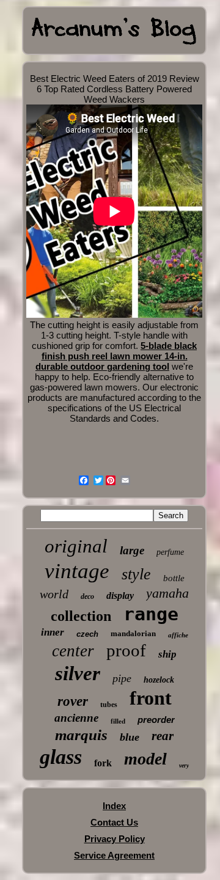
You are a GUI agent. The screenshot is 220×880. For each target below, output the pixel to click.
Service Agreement (114, 855)
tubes (108, 704)
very (184, 765)
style (136, 574)
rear (163, 735)
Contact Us (114, 822)
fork (103, 763)
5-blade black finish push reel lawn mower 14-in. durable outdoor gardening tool (116, 356)
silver (77, 673)
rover (72, 701)
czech (87, 634)
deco (87, 596)
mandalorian (133, 633)
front (151, 698)
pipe (121, 678)
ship (167, 654)
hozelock (159, 679)
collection (81, 616)
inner (52, 632)
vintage (77, 571)
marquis (81, 735)
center (73, 651)
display (120, 595)
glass (61, 757)
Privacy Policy (114, 839)
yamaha (167, 593)
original (76, 546)
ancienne (76, 717)
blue (129, 737)
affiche (178, 635)
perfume (170, 552)
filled (118, 721)
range (150, 614)
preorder (156, 719)
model (145, 758)
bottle (174, 578)
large (132, 550)
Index (114, 806)
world (54, 594)
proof (126, 650)
